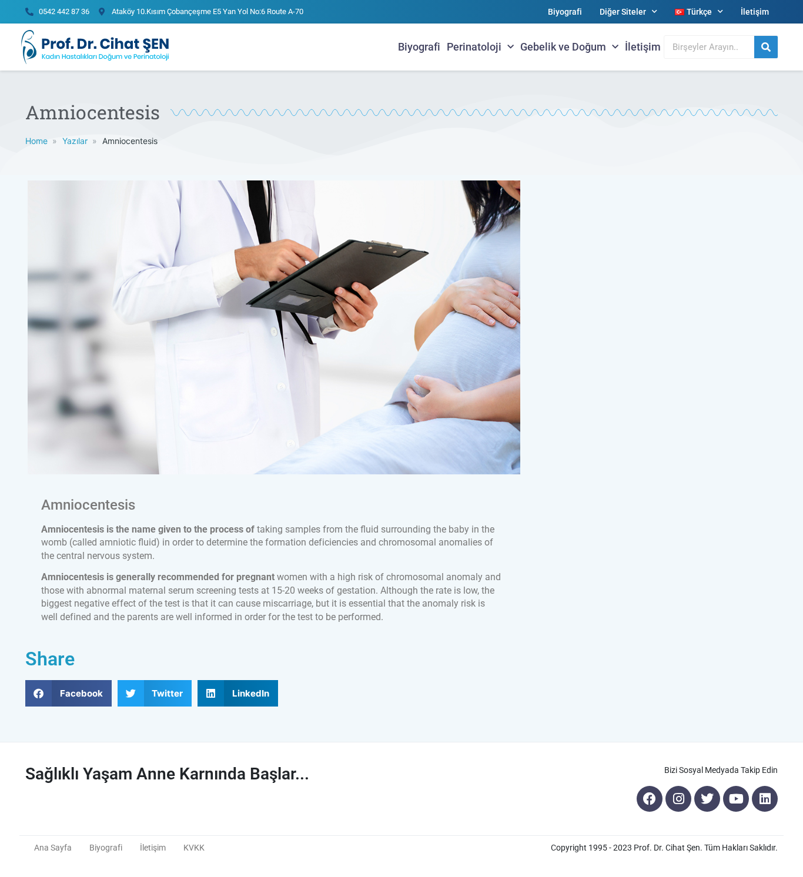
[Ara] (766, 47)
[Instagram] (678, 799)
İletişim (755, 11)
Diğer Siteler (623, 11)
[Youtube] (736, 799)
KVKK (194, 847)
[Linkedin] (765, 799)
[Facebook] (650, 799)
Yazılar (75, 141)
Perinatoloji (474, 47)
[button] (68, 693)
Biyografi (565, 11)
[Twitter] (707, 799)
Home (36, 141)
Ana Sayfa (53, 847)
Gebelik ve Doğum (563, 47)
